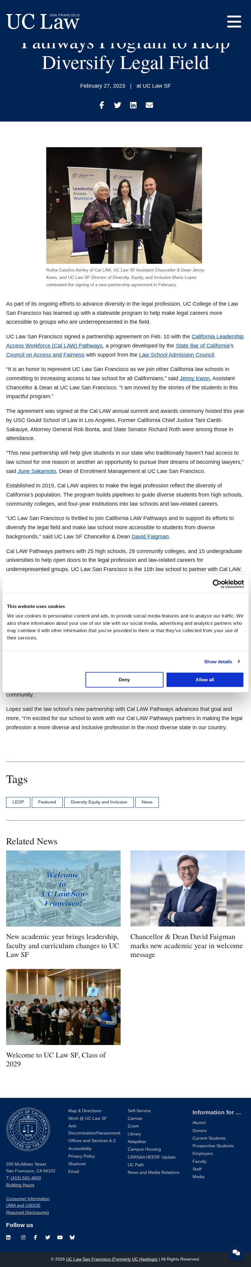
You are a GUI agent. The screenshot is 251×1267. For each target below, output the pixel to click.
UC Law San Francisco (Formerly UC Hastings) (112, 1259)
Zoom (133, 1126)
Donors (200, 1130)
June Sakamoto (37, 471)
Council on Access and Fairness (45, 355)
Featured (47, 801)
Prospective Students (213, 1146)
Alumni (199, 1122)
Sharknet (77, 1164)
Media (198, 1176)
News (147, 801)
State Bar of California (203, 346)
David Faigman (150, 536)
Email (73, 1171)
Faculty (200, 1161)
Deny (124, 679)
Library (134, 1134)
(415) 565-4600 (26, 1178)
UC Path (136, 1165)
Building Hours (20, 1185)
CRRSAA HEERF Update (152, 1157)
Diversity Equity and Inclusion (99, 801)
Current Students (209, 1138)
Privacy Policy (81, 1156)
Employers (203, 1153)
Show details (218, 661)
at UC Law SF (154, 86)
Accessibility (80, 1148)
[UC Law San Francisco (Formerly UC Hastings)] (43, 21)
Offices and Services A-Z (92, 1140)
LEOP (18, 801)
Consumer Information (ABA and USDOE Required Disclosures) (28, 1205)
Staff (197, 1169)
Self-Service (139, 1111)
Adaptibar (137, 1141)
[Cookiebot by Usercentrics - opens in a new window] (217, 583)
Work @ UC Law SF (87, 1118)
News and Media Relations (153, 1172)
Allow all (205, 679)
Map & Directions (84, 1111)
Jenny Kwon (195, 378)
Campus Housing (144, 1149)
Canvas (135, 1118)
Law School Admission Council (176, 355)
